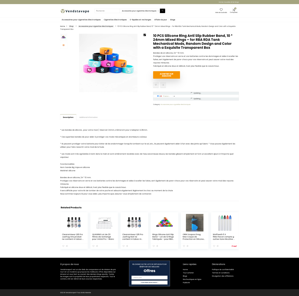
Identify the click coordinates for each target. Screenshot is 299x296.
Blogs (185, 276)
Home (62, 26)
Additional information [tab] (88, 117)
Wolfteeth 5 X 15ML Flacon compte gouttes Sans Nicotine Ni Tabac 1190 (224, 238)
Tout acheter (188, 273)
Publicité (186, 282)
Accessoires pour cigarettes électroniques (81, 19)
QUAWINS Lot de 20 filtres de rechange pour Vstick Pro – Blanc (103, 236)
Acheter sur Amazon (166, 74)
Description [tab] (68, 117)
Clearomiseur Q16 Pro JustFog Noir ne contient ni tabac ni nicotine (132, 238)
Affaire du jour (160, 19)
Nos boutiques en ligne (192, 279)
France (166, 96)
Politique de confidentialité (223, 269)
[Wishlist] (221, 10)
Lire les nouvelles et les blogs (229, 2)
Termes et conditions (221, 273)
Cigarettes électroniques (115, 19)
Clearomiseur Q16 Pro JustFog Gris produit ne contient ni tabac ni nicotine (73, 238)
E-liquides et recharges (140, 19)
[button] (145, 35)
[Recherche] (162, 11)
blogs (172, 19)
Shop (71, 26)
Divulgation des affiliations (222, 276)
